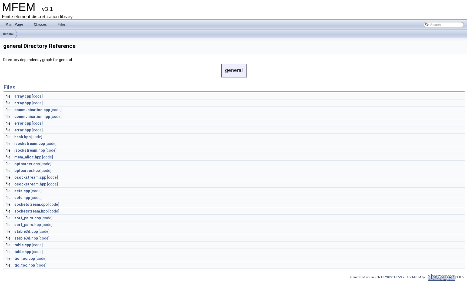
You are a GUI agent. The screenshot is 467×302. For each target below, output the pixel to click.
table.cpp (22, 245)
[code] (37, 96)
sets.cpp (22, 191)
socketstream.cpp (31, 204)
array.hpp (22, 103)
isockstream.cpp (29, 143)
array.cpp (22, 96)
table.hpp (22, 252)
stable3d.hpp (26, 238)
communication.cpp (32, 110)
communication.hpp (32, 116)
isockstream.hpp (29, 150)
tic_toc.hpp (24, 265)
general (8, 33)
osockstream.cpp (30, 177)
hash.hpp (22, 137)
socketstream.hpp (31, 211)
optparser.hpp (27, 170)
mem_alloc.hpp (27, 157)
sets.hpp (22, 197)
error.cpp (22, 123)
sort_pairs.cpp (27, 218)
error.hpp (22, 130)
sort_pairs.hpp (27, 225)
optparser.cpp (27, 164)
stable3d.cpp (26, 231)
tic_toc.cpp (24, 258)
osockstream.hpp (30, 184)
